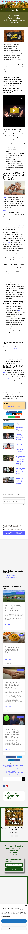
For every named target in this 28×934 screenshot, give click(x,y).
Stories (15, 529)
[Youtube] (7, 786)
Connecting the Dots (11, 770)
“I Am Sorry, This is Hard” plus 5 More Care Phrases (12, 733)
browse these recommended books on (14, 765)
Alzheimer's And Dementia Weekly (14, 1)
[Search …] (24, 9)
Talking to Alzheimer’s (11, 771)
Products (11, 529)
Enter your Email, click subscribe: (13, 860)
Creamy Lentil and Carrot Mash (13, 650)
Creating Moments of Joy (12, 774)
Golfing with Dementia (19, 533)
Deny (14, 925)
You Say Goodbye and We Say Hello (14, 772)
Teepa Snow (9, 579)
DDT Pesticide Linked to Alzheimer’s (13, 608)
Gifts (7, 529)
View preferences (14, 929)
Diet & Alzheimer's (10, 575)
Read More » (8, 624)
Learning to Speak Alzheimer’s (13, 768)
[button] (26, 905)
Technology (20, 529)
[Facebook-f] (4, 786)
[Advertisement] (14, 554)
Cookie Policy (13, 932)
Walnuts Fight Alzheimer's (8, 533)
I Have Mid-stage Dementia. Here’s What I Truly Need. (19, 447)
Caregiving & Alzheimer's (12, 577)
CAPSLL (5, 197)
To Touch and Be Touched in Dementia (13, 685)
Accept (14, 921)
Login (5, 496)
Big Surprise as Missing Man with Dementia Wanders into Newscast (20, 459)
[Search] (23, 779)
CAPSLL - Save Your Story (13, 406)
